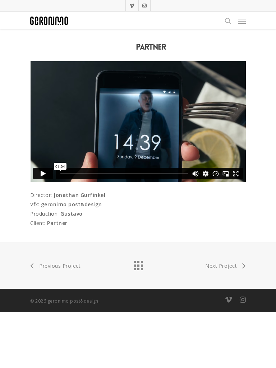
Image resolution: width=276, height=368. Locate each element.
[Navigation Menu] (242, 20)
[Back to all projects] (138, 264)
